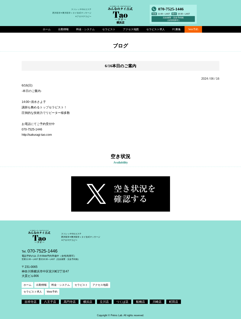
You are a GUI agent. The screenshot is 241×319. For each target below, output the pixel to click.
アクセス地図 (100, 284)
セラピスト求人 (33, 291)
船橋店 (140, 301)
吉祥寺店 (30, 301)
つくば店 (122, 301)
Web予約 (193, 29)
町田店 (173, 301)
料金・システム (60, 284)
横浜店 (87, 301)
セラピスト (81, 284)
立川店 (104, 301)
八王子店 (50, 301)
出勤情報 (41, 284)
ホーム (27, 284)
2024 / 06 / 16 (210, 78)
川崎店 (157, 301)
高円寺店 (70, 301)
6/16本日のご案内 (120, 66)
